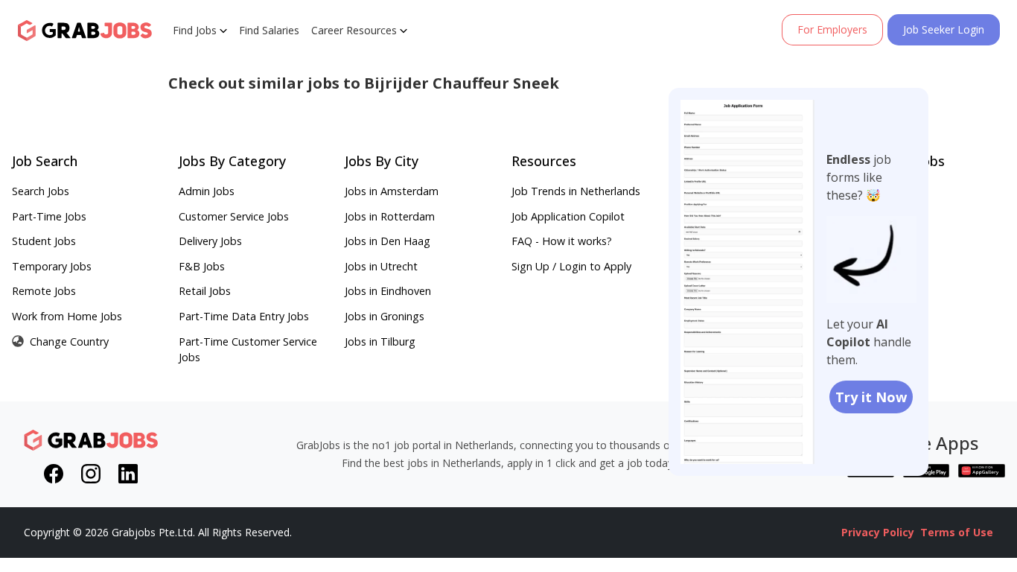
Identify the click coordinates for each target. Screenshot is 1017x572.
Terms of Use (956, 532)
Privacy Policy (877, 532)
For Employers (832, 29)
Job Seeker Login (943, 29)
